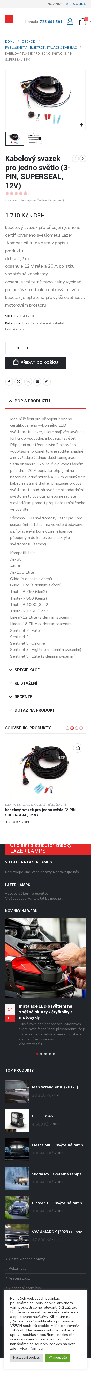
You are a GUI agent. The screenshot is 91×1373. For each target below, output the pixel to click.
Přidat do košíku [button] (77, 748)
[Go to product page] (45, 770)
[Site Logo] (15, 27)
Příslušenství (15, 329)
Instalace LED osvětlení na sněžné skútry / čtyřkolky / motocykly (45, 1012)
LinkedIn (28, 382)
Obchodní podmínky (25, 1287)
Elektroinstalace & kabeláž (43, 323)
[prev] (75, 158)
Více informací (31, 1348)
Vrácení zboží (20, 1278)
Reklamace (18, 1268)
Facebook (9, 382)
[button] (9, 19)
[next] (82, 158)
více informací (29, 1044)
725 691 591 (51, 21)
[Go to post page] (45, 958)
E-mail (37, 382)
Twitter (18, 382)
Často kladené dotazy (27, 1258)
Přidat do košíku (39, 362)
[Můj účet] (70, 21)
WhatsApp (47, 382)
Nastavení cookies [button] (26, 1357)
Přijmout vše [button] (58, 1357)
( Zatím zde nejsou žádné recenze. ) (34, 200)
